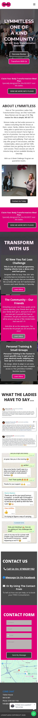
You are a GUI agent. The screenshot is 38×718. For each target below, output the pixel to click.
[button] (34, 4)
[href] (19, 671)
